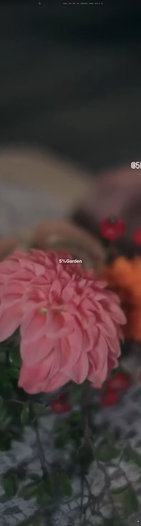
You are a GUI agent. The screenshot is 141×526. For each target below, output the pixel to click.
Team (78, 3)
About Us (65, 3)
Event (70, 3)
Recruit (96, 3)
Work (74, 3)
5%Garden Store (84, 3)
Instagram (91, 3)
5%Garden (70, 261)
